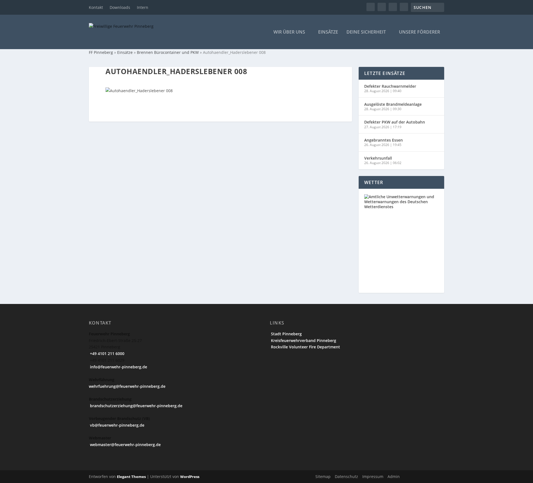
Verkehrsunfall (378, 158)
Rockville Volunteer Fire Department (305, 346)
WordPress (189, 476)
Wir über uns (289, 32)
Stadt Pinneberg (286, 333)
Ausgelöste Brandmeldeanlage (393, 104)
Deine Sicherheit (366, 32)
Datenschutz (346, 476)
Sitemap (323, 476)
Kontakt (96, 7)
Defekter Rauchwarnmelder (390, 86)
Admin (394, 476)
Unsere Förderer (419, 32)
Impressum (372, 476)
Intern (142, 7)
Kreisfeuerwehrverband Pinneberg (303, 340)
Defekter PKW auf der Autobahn (394, 122)
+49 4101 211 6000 (106, 353)
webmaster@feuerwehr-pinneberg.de (125, 444)
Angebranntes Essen (383, 140)
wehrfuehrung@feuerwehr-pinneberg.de (127, 386)
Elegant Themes (131, 476)
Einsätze (328, 32)
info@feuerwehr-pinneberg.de (118, 366)
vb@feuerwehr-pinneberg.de (116, 425)
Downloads (120, 7)
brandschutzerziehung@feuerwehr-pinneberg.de (135, 405)
